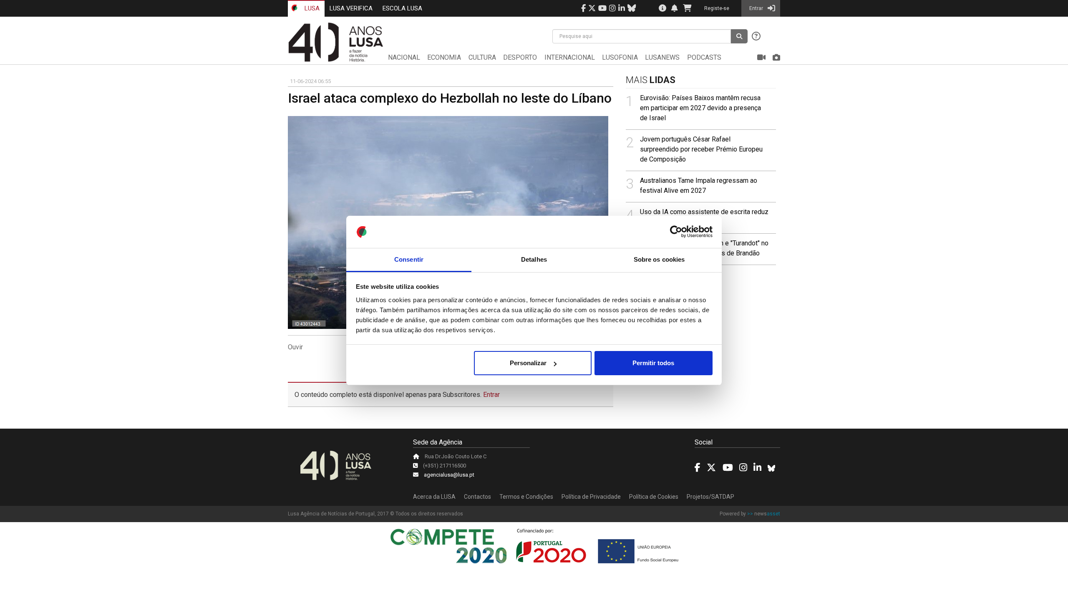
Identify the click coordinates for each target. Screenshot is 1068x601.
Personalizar (528, 362)
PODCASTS (704, 57)
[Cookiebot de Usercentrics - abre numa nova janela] (676, 232)
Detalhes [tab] (534, 259)
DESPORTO (520, 57)
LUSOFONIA (620, 57)
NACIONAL (404, 57)
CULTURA (482, 57)
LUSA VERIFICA (351, 8)
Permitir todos (653, 362)
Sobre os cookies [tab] (659, 259)
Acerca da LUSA (434, 496)
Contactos (477, 496)
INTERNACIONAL (569, 57)
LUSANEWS (662, 57)
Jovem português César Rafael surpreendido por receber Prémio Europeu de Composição (701, 149)
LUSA (311, 8)
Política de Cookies (653, 496)
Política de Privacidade (591, 496)
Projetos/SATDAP (710, 496)
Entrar (491, 395)
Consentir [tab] (408, 259)
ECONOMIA (444, 57)
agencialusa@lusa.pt (449, 475)
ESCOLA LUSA (402, 8)
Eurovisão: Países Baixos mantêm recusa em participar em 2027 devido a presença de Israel (700, 108)
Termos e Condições (526, 496)
